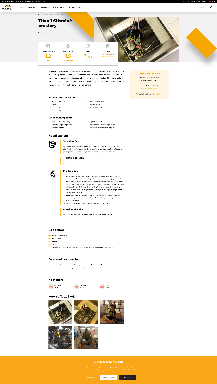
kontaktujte (158, 94)
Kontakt (193, 1)
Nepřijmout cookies (108, 377)
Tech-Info (71, 7)
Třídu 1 (94, 71)
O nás (188, 1)
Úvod (183, 1)
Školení (21, 7)
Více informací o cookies (105, 367)
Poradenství (45, 7)
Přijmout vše (127, 377)
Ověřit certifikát (201, 1)
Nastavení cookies (90, 377)
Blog (79, 7)
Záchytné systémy (58, 7)
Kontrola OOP (32, 7)
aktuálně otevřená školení (149, 89)
